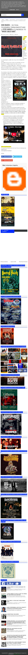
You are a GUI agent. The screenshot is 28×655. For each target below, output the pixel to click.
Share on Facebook (7, 156)
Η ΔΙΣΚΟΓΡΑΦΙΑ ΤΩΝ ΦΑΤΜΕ (13, 614)
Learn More (12, 9)
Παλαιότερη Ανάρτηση (23, 261)
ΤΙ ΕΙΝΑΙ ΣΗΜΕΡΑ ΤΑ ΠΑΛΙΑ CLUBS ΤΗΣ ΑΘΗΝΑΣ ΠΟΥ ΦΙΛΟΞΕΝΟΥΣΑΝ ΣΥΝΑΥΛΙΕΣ (17, 594)
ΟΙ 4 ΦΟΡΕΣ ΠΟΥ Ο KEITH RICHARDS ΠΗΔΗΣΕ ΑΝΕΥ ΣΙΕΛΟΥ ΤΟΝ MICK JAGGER (16, 643)
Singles (17, 34)
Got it (17, 9)
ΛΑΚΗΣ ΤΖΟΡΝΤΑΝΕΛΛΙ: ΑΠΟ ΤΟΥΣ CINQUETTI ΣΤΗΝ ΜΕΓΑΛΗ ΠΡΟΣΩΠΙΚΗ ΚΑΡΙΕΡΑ (16, 608)
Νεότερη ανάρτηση (4, 261)
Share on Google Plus (8, 160)
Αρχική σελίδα (13, 261)
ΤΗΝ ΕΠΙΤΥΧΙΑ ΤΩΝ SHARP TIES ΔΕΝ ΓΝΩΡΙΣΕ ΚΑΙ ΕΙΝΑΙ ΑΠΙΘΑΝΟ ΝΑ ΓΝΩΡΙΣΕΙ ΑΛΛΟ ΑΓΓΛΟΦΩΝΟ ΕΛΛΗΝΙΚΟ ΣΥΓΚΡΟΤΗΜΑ (16, 636)
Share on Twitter (18, 156)
